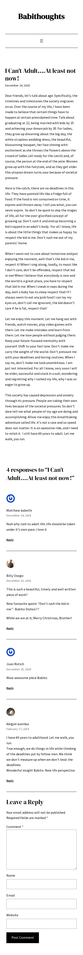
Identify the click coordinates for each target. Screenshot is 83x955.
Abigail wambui (17, 724)
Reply (10, 540)
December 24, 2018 (18, 515)
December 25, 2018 (18, 581)
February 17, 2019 (17, 729)
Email (10, 895)
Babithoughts (41, 16)
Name (10, 875)
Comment (14, 827)
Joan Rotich (15, 664)
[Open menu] (41, 40)
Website (12, 915)
